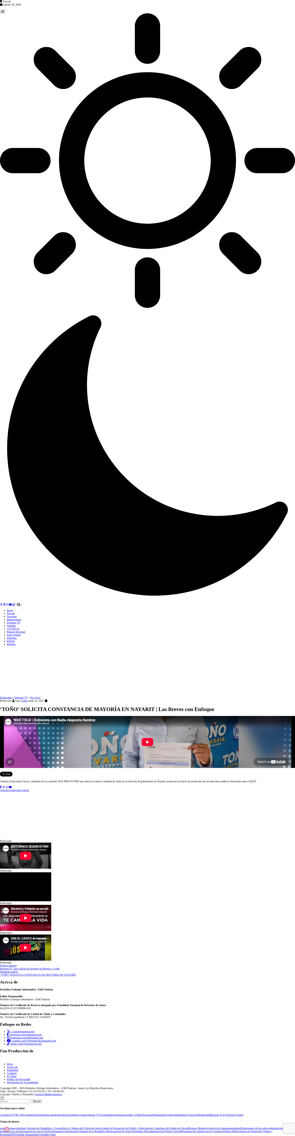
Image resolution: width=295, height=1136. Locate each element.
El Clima (11, 1076)
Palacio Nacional (16, 631)
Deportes (12, 638)
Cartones (5, 1114)
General (104, 1114)
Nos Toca (35, 697)
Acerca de (12, 1067)
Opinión (11, 625)
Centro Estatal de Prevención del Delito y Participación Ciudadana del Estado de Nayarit (141, 1128)
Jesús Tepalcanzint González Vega (37, 1134)
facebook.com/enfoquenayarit (25, 1034)
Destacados (6, 697)
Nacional (12, 616)
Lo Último (136, 1114)
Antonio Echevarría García (14, 790)
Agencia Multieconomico (48, 1094)
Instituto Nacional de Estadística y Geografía (41, 1128)
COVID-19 (13, 628)
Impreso (11, 644)
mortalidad (235, 1128)
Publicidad (12, 1070)
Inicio (10, 610)
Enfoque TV (13, 622)
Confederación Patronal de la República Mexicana (90, 1131)
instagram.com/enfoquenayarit (26, 1037)
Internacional (14, 619)
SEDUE (14, 1134)
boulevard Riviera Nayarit (167, 1131)
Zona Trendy (14, 634)
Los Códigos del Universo (79, 1128)
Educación (69, 1114)
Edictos (11, 641)
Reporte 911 (216, 1114)
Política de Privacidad (18, 1079)
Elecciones (80, 1114)
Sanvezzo (214, 1128)
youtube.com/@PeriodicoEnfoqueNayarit (33, 1040)
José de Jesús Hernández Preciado (135, 1131)
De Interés (27, 1114)
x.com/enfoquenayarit (22, 1031)
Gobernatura (56, 1131)
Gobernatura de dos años (254, 1128)
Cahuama (224, 1128)
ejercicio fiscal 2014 (38, 1131)
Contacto (12, 1073)
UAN (226, 1114)
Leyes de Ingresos (18, 1131)
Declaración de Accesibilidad (22, 1082)
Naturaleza (158, 1114)
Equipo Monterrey (199, 1128)
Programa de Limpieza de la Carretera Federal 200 (208, 1131)
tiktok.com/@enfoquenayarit (25, 1043)
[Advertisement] (147, 672)
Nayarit (11, 613)
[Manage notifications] (6, 1129)
